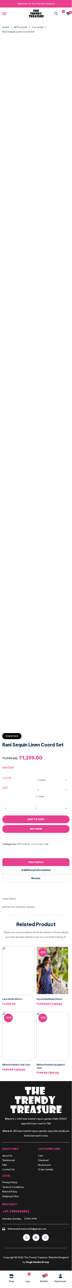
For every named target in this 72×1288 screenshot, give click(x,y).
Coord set (37, 27)
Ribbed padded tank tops (16, 1064)
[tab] (36, 862)
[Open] (4, 13)
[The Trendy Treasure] (36, 13)
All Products (20, 27)
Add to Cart (36, 819)
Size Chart (8, 767)
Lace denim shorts (12, 999)
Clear (41, 796)
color (6, 778)
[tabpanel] (36, 902)
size (5, 788)
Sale (46, 844)
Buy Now (36, 828)
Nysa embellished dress (49, 999)
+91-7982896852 (15, 1211)
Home (5, 27)
